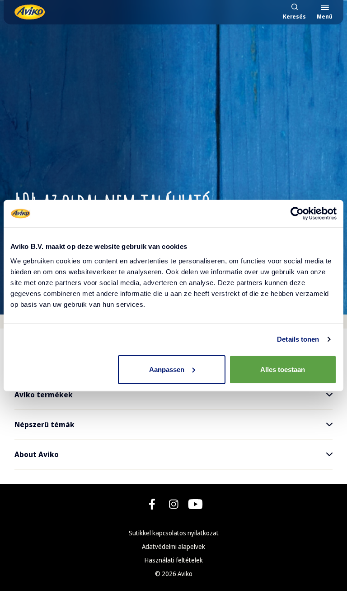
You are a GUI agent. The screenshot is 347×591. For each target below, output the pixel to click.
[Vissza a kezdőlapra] (29, 12)
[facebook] (152, 504)
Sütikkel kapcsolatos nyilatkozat (174, 533)
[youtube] (195, 504)
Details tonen (298, 339)
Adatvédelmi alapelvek (173, 546)
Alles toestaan (282, 369)
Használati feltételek (174, 560)
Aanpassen (166, 369)
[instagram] (173, 504)
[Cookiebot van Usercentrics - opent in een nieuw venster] (297, 213)
